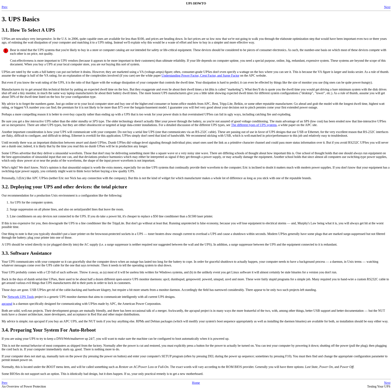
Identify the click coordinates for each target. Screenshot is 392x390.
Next (387, 7)
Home (196, 382)
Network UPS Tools (21, 296)
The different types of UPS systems (254, 125)
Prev (5, 7)
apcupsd (7, 303)
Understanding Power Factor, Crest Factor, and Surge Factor (200, 75)
